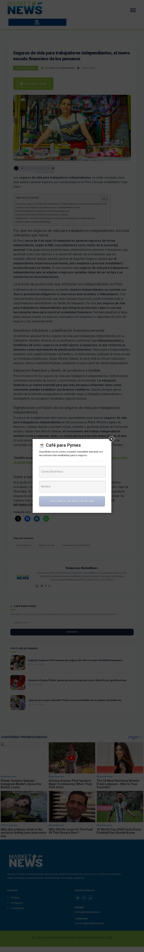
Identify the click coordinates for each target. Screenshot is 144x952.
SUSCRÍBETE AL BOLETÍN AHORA (72, 501)
